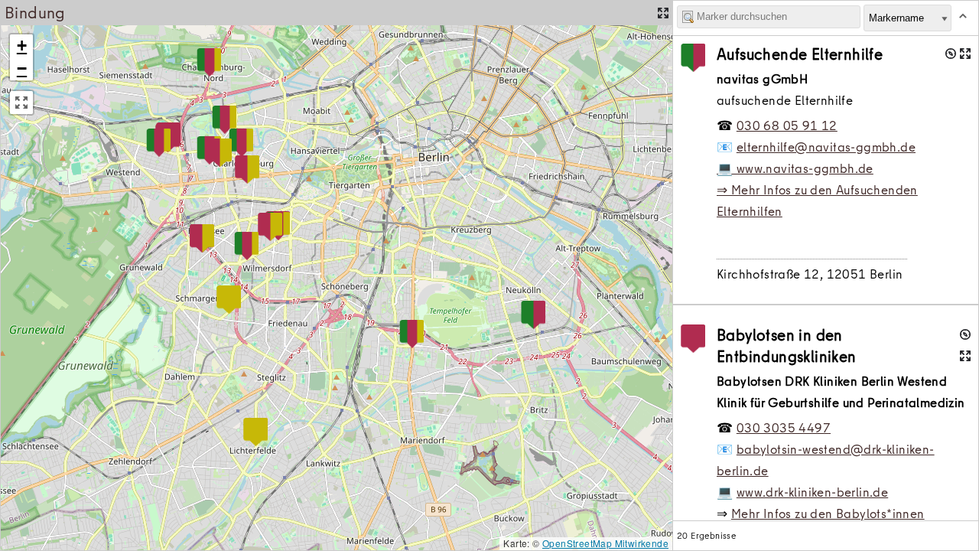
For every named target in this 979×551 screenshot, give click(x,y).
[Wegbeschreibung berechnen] (950, 53)
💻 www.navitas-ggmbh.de (795, 168)
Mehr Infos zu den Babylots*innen (828, 513)
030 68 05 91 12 (787, 125)
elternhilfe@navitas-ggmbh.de (826, 147)
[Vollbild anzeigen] (21, 102)
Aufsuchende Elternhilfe (800, 54)
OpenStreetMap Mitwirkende (605, 542)
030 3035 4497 (784, 427)
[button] (533, 315)
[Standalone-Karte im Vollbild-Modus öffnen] (663, 13)
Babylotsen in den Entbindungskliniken (787, 345)
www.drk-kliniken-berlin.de (812, 492)
